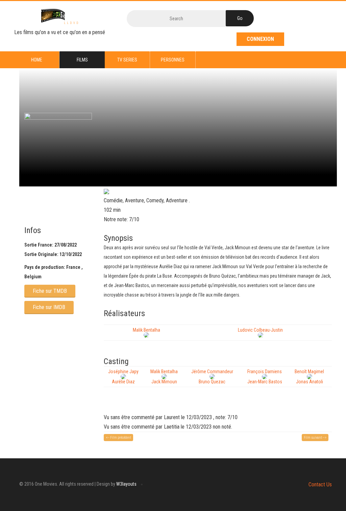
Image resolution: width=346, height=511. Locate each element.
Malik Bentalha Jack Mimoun (164, 376)
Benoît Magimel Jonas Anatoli (309, 376)
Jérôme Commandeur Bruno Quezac (212, 376)
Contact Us (320, 484)
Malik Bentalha (146, 330)
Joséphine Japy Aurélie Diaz (123, 376)
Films (82, 59)
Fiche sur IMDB (49, 307)
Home (36, 59)
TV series (127, 59)
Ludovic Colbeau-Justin (260, 330)
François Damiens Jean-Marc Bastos (264, 376)
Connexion (260, 39)
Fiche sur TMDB (50, 291)
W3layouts (126, 484)
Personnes (172, 59)
